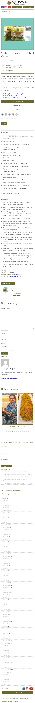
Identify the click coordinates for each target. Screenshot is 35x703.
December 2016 (6, 679)
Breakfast (13, 276)
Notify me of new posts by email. (10, 350)
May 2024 (5, 544)
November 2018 (6, 652)
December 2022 (6, 585)
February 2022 (6, 609)
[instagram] (5, 7)
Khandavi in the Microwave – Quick (15, 98)
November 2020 (7, 643)
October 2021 (6, 619)
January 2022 (6, 611)
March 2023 (6, 578)
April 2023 (5, 575)
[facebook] (2, 7)
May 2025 (5, 520)
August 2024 (6, 536)
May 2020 (5, 648)
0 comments (5, 61)
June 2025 (5, 517)
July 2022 (5, 597)
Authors (13, 696)
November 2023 (7, 558)
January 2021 (6, 638)
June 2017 (5, 677)
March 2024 (6, 549)
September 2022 (7, 592)
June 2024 (5, 541)
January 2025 (6, 527)
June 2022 (5, 599)
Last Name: (4, 453)
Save (9, 118)
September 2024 (7, 534)
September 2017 (7, 669)
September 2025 (7, 510)
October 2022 (6, 590)
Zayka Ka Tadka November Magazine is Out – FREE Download (18, 476)
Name (4, 330)
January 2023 (6, 582)
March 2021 (6, 633)
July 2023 (5, 568)
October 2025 (6, 507)
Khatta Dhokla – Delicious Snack (14, 96)
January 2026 (6, 500)
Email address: (5, 459)
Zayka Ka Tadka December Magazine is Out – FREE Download (18, 474)
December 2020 (7, 640)
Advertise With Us (17, 692)
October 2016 (6, 681)
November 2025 (6, 505)
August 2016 (6, 684)
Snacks (19, 276)
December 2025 (6, 503)
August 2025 (6, 512)
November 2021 (6, 616)
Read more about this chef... (9, 378)
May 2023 (5, 573)
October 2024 (6, 532)
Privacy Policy (25, 696)
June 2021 (5, 628)
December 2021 (6, 614)
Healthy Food (17, 274)
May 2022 (5, 602)
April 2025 (5, 522)
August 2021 (6, 623)
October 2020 (6, 645)
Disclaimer (18, 696)
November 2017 (6, 665)
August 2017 (6, 672)
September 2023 (7, 563)
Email (3, 118)
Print (14, 118)
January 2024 (6, 553)
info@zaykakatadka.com (14, 490)
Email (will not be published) (9, 337)
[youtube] (9, 7)
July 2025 (5, 515)
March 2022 (6, 607)
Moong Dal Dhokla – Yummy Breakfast (16, 94)
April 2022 (5, 604)
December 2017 (6, 662)
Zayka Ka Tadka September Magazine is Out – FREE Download (18, 483)
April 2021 (5, 631)
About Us (9, 696)
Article (16, 60)
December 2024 (7, 529)
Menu (17, 7)
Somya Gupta (23, 60)
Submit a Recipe (28, 7)
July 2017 (5, 674)
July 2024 (5, 539)
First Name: (4, 446)
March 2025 (6, 524)
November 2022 (6, 587)
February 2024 (6, 551)
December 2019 (6, 650)
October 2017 (6, 667)
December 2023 (7, 556)
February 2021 (6, 636)
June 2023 (5, 570)
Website (3, 343)
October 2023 (6, 561)
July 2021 (5, 626)
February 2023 (6, 580)
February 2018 (6, 657)
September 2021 (7, 621)
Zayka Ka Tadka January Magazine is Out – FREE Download (17, 471)
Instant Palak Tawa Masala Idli (17, 426)
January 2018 (6, 660)
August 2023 (6, 565)
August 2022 (6, 594)
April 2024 (5, 546)
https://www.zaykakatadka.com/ (15, 494)
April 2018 (5, 655)
